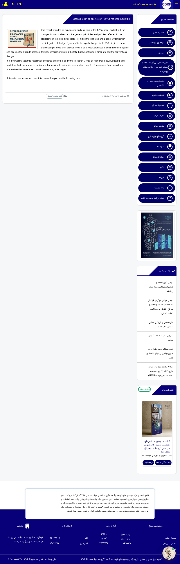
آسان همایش (37, 559)
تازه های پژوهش (54, 96)
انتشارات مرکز (168, 390)
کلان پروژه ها (165, 271)
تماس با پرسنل (169, 543)
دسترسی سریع (167, 19)
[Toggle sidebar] (176, 4)
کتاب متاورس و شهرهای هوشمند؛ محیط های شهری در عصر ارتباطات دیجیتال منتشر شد (157, 447)
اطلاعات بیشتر (144, 389)
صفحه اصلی (171, 538)
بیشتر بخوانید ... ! (148, 462)
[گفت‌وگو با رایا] (169, 553)
